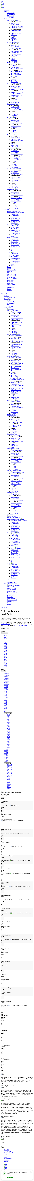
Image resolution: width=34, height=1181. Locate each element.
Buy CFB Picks (15, 340)
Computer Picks (11, 532)
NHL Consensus (15, 504)
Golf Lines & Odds (16, 425)
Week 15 (6, 676)
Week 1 (6, 697)
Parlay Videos (14, 445)
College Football (11, 334)
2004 (5, 666)
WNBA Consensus (16, 390)
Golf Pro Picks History (16, 422)
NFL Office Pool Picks (17, 318)
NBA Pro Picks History (17, 456)
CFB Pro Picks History (17, 341)
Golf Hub (13, 429)
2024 (5, 638)
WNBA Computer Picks (17, 388)
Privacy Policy (8, 1158)
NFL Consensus (15, 324)
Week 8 (6, 687)
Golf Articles (14, 432)
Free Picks (6, 1150)
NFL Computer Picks (16, 322)
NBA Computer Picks (16, 459)
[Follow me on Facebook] (5, 1168)
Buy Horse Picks (15, 406)
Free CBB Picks (15, 475)
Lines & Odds (11, 547)
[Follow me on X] (5, 1165)
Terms (5, 1157)
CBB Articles (14, 491)
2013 (5, 653)
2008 (5, 660)
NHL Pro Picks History (17, 500)
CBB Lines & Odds (16, 484)
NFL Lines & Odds (16, 325)
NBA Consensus (15, 460)
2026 (5, 635)
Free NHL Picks (15, 497)
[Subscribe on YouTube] (5, 1164)
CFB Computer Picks (16, 344)
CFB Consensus (15, 346)
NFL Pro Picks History (17, 319)
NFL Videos (14, 331)
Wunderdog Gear (11, 582)
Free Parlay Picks (15, 438)
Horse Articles (14, 413)
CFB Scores (14, 349)
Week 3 (3, 670)
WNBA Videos (15, 397)
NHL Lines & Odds (16, 506)
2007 (5, 662)
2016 (5, 650)
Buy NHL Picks (15, 498)
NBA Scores (14, 463)
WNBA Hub (14, 395)
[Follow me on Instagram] (5, 1167)
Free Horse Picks (15, 404)
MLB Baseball (11, 356)
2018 (5, 647)
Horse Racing (11, 400)
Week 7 (6, 688)
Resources (6, 209)
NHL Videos (14, 511)
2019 (5, 646)
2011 (5, 656)
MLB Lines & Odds (16, 369)
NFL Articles (14, 332)
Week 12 (6, 681)
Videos (9, 579)
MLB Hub (13, 373)
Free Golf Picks (15, 419)
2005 (5, 665)
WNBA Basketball (12, 378)
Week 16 (6, 675)
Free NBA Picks (15, 453)
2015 (8, 731)
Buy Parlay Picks (15, 440)
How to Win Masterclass (13, 517)
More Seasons (8, 713)
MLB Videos (14, 375)
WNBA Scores (14, 393)
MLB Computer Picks (16, 366)
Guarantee (6, 1160)
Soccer (12, 545)
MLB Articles (14, 376)
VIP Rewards (10, 304)
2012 (5, 654)
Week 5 (6, 691)
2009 (5, 659)
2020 (5, 644)
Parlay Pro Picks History (17, 441)
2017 (5, 649)
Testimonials (10, 306)
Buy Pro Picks (7, 1151)
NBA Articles (14, 469)
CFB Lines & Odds (16, 347)
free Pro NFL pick (5, 624)
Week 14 (6, 678)
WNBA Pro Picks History (17, 385)
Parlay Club (10, 434)
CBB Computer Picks (16, 481)
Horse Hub (13, 410)
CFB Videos (14, 353)
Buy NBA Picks (15, 454)
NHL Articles (14, 513)
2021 (5, 643)
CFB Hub (13, 351)
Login (2, 1)
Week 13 (6, 679)
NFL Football (11, 310)
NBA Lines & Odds (16, 462)
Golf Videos (14, 431)
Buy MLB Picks (15, 362)
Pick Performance (8, 271)
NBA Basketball (11, 448)
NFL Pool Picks (11, 588)
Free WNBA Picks (15, 382)
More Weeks (8, 763)
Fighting (9, 604)
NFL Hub (13, 329)
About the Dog (11, 302)
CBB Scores (14, 485)
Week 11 (6, 682)
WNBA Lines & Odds (16, 391)
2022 (5, 641)
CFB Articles (14, 354)
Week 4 (6, 692)
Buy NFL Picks (15, 316)
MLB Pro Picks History (17, 363)
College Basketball (12, 470)
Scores (9, 563)
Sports (5, 18)
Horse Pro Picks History (17, 407)
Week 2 (6, 695)
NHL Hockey (11, 492)
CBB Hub (13, 488)
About (5, 11)
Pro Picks (6, 10)
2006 (5, 663)
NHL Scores (14, 507)
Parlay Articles (14, 447)
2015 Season (4, 632)
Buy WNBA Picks (15, 384)
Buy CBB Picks (15, 476)
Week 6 (6, 690)
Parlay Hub (14, 444)
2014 (5, 651)
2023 (5, 640)
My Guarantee (11, 303)
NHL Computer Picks (16, 503)
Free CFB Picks (15, 338)
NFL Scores (14, 326)
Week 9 (6, 685)
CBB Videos (14, 489)
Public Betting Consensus (14, 519)
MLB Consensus (15, 368)
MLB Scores (14, 371)
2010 (5, 657)
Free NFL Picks (15, 315)
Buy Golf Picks (15, 420)
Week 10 (6, 684)
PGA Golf (10, 415)
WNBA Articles (15, 398)
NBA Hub (13, 466)
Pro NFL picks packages (20, 625)
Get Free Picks (4, 293)
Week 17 (6, 673)
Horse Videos (14, 412)
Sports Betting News (9, 1153)
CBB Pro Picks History (17, 478)
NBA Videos (14, 467)
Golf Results (14, 426)
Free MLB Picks (15, 360)
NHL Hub (13, 510)
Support (6, 1161)
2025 (5, 637)
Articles (9, 580)
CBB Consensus (15, 482)
